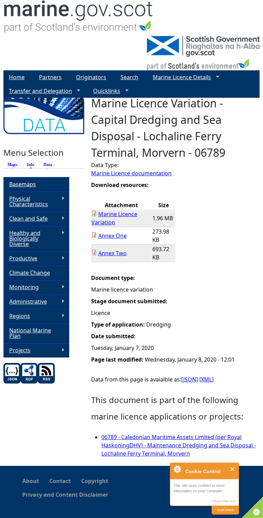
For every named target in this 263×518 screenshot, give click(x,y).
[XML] (206, 379)
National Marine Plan (30, 333)
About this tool (223, 501)
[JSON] (189, 379)
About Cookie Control (177, 469)
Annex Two (112, 253)
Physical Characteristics (25, 201)
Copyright (94, 481)
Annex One (112, 235)
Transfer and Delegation (37, 91)
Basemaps (22, 184)
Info (32, 164)
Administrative (25, 302)
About (30, 481)
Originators (91, 77)
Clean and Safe (25, 219)
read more (225, 510)
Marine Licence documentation (131, 173)
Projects (16, 350)
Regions (16, 316)
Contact (60, 481)
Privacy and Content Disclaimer (65, 494)
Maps (12, 164)
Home (17, 77)
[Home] (78, 18)
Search (129, 77)
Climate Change (29, 272)
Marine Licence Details (179, 77)
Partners (50, 77)
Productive (20, 258)
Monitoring (21, 287)
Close (232, 469)
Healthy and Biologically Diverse (21, 238)
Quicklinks (104, 91)
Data (47, 164)
